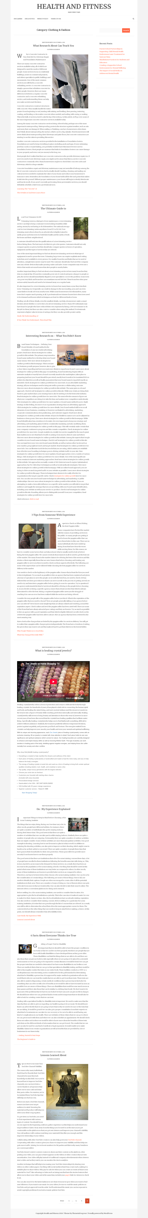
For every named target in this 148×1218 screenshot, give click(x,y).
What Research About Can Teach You (53, 45)
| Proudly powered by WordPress (99, 1213)
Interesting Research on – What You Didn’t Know (53, 335)
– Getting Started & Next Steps (28, 1035)
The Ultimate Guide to (53, 208)
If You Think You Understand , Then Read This (34, 320)
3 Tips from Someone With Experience (53, 515)
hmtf (51, 42)
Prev (62, 1201)
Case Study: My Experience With (29, 916)
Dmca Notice (30, 19)
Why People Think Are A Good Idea (30, 631)
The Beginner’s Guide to (26, 1039)
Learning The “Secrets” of (27, 189)
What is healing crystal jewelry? (53, 650)
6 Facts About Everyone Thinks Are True (53, 935)
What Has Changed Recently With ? (30, 635)
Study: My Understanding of (27, 316)
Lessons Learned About (26, 920)
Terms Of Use (56, 19)
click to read (34, 499)
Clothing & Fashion (53, 49)
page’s (67, 1175)
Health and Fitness (74, 7)
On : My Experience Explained (53, 809)
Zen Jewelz (54, 732)
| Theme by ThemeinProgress (75, 1213)
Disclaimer (18, 19)
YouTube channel (74, 1140)
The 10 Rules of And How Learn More (31, 193)
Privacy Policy (42, 19)
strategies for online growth (64, 476)
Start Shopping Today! (29, 793)
